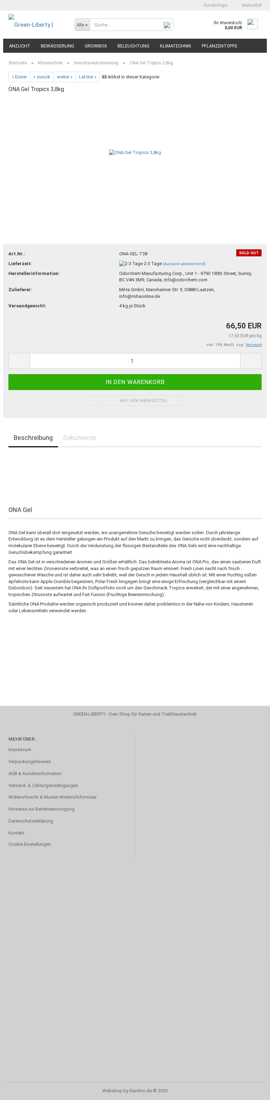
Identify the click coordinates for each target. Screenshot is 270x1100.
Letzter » (87, 76)
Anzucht (19, 46)
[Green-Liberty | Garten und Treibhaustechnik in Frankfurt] (36, 25)
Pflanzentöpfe (219, 46)
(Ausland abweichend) (184, 264)
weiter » (64, 76)
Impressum (19, 749)
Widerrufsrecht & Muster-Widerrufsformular (52, 797)
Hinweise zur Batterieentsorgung (41, 809)
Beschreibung (33, 437)
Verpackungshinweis (29, 761)
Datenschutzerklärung (30, 821)
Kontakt (16, 833)
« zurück (41, 76)
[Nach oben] (250, 1089)
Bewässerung (57, 46)
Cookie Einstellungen (29, 844)
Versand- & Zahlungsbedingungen (43, 785)
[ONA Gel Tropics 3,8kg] (135, 152)
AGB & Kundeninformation (35, 773)
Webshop (112, 1090)
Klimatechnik (175, 46)
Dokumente (79, 437)
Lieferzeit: (20, 263)
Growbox (96, 46)
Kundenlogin (215, 5)
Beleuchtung (133, 46)
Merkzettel (251, 5)
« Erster (19, 76)
